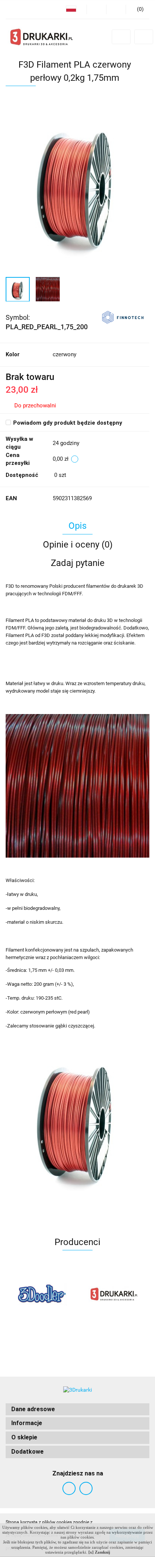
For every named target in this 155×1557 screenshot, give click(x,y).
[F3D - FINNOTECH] (123, 317)
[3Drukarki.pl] (42, 1294)
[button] (77, 1409)
